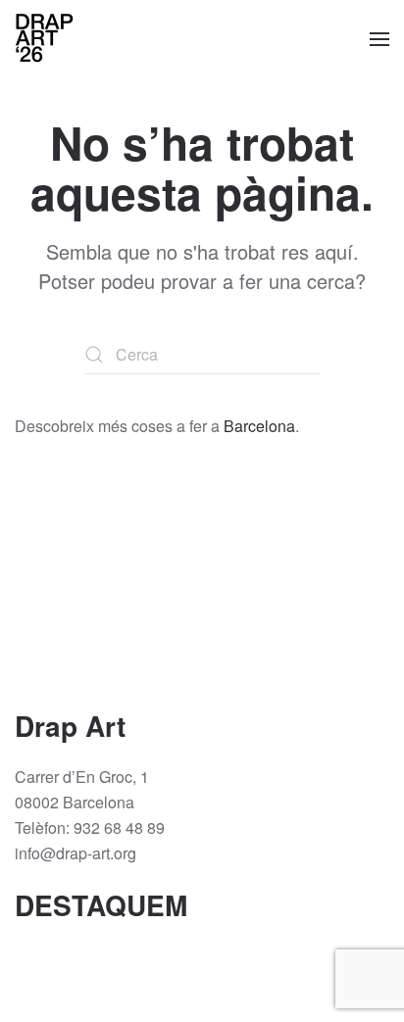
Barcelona (259, 425)
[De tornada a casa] (44, 39)
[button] (379, 39)
